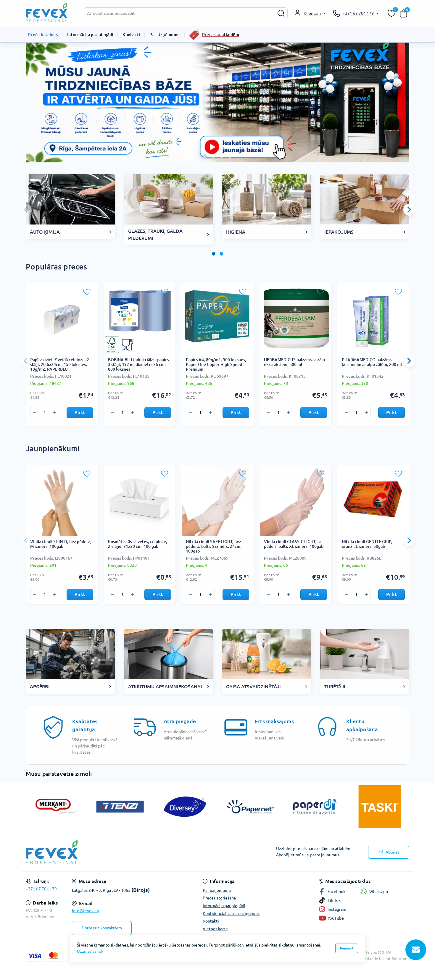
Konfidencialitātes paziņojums (231, 913)
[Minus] (34, 412)
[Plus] (55, 412)
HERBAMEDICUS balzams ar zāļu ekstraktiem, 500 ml (294, 362)
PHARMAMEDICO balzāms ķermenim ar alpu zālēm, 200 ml (372, 362)
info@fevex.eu (85, 910)
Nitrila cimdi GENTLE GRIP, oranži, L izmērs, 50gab (367, 544)
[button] (205, 156)
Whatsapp (378, 891)
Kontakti (131, 34)
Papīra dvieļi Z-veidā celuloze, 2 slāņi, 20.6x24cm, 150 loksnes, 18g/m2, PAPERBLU (59, 364)
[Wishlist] (87, 292)
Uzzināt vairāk (90, 951)
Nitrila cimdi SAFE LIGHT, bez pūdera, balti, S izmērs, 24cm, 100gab (213, 546)
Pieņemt (347, 948)
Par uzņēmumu (217, 890)
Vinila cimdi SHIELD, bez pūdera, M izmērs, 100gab (60, 544)
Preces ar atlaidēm (220, 34)
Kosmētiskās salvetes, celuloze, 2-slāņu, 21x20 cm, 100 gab (137, 544)
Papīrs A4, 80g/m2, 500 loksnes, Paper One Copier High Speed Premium (216, 364)
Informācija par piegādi (90, 34)
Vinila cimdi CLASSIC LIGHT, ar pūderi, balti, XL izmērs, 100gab (293, 544)
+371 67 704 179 (41, 888)
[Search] (281, 13)
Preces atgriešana (219, 898)
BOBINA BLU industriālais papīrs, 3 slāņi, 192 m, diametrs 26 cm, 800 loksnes (139, 364)
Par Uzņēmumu (164, 34)
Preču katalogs (43, 34)
